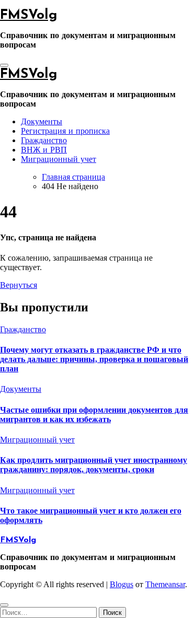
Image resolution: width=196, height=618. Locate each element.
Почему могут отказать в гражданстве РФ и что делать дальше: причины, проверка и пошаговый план (94, 359)
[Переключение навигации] (4, 65)
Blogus (121, 584)
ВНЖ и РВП (44, 150)
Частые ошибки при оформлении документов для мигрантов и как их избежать (94, 414)
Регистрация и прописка (65, 131)
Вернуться (18, 285)
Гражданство (44, 141)
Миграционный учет (58, 160)
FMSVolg (28, 15)
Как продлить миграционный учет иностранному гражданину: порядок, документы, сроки (93, 465)
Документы (41, 122)
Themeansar (165, 584)
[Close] (4, 605)
